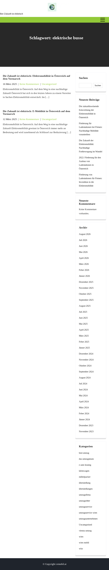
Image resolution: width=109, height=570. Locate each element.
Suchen (83, 77)
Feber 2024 (84, 413)
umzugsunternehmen (88, 518)
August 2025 (85, 306)
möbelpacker (84, 477)
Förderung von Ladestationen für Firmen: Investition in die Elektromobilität (90, 180)
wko (81, 548)
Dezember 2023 (86, 425)
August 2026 (85, 234)
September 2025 (86, 300)
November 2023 (86, 431)
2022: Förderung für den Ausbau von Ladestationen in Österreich (90, 163)
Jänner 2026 (84, 276)
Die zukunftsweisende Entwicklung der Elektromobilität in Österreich (89, 112)
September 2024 (86, 371)
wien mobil (84, 542)
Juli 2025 (83, 312)
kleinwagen (84, 471)
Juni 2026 (83, 246)
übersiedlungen (86, 489)
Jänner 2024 (84, 419)
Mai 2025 (83, 324)
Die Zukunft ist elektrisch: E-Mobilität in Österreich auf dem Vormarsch (36, 112)
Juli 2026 (83, 240)
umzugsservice (85, 507)
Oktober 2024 (85, 365)
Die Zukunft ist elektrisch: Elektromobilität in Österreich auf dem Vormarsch (36, 77)
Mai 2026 (83, 252)
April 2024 (84, 401)
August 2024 (85, 377)
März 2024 (84, 407)
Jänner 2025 (84, 347)
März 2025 (84, 336)
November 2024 (86, 359)
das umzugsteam (86, 459)
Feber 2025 (84, 342)
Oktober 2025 (85, 294)
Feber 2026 (84, 270)
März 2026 (84, 264)
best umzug (84, 453)
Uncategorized (49, 84)
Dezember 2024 (86, 353)
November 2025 (86, 288)
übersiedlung (84, 483)
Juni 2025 (83, 318)
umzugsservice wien (88, 512)
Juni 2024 (83, 389)
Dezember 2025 (86, 282)
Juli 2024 (83, 383)
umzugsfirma (85, 495)
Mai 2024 (83, 395)
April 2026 (84, 258)
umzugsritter (84, 501)
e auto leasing (85, 465)
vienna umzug (85, 530)
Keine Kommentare (29, 84)
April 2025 (84, 330)
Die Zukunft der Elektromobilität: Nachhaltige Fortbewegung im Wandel (90, 146)
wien (81, 536)
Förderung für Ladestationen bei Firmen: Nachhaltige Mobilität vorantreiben (90, 129)
